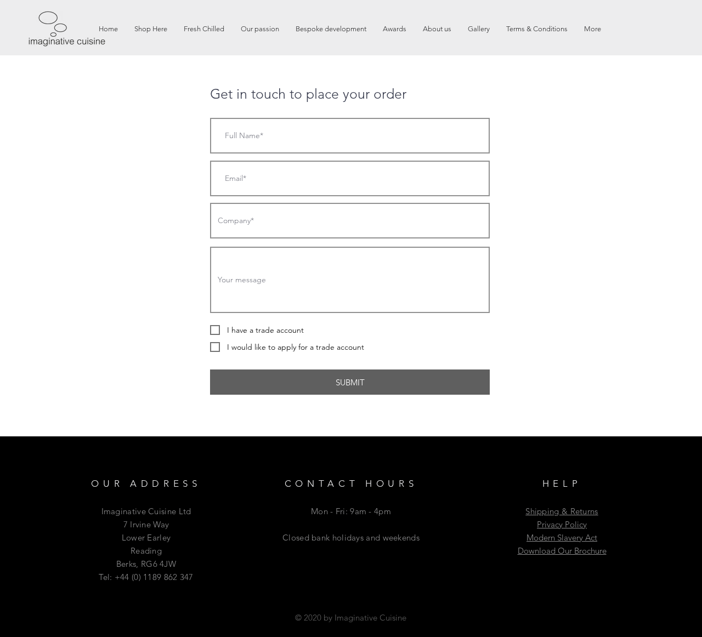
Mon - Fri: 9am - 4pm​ (351, 511)
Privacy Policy (562, 524)
